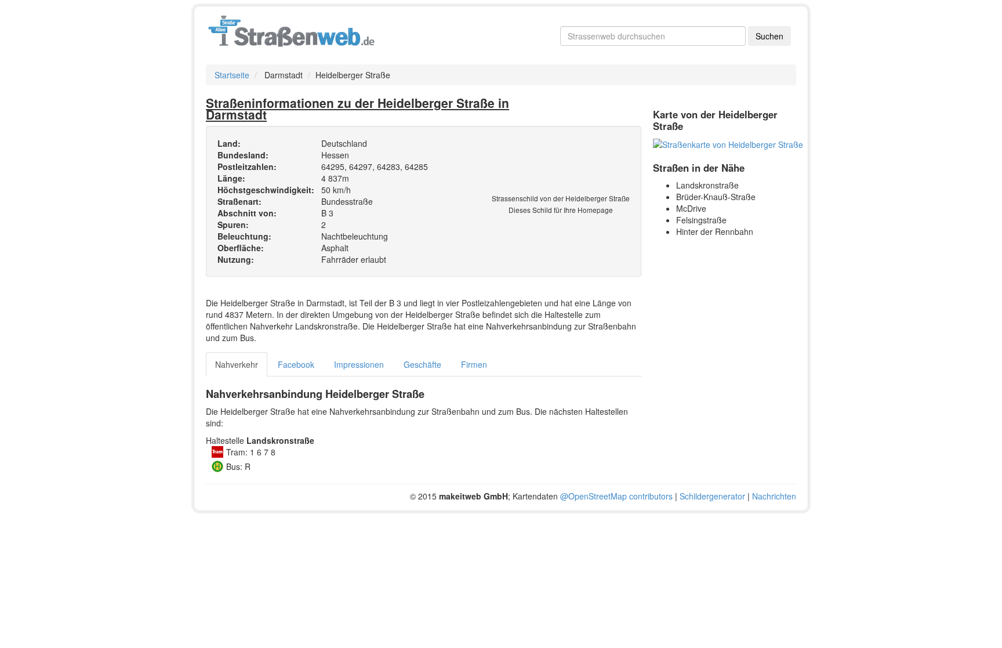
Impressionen (359, 364)
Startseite (232, 75)
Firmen (474, 364)
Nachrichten (774, 496)
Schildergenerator (712, 496)
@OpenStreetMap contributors (616, 496)
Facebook (296, 364)
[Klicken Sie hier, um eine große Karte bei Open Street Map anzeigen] (728, 143)
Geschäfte (422, 364)
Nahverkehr (236, 364)
